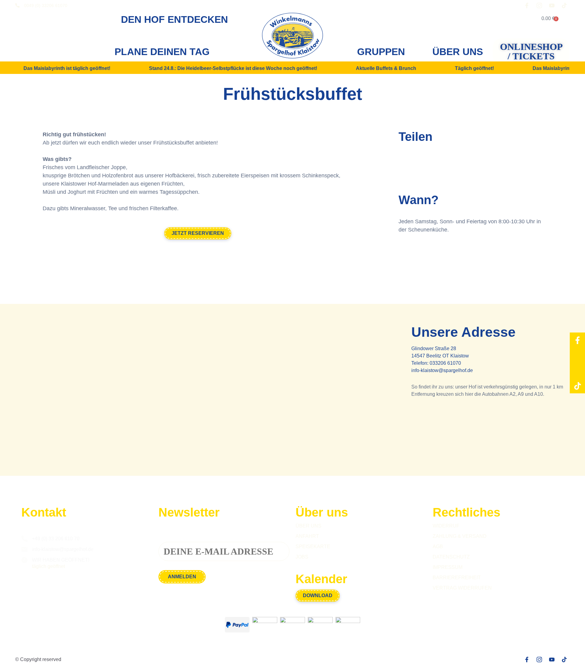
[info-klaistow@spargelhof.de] (24, 549)
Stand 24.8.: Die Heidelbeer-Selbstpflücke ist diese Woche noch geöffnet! (233, 68)
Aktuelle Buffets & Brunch (386, 68)
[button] (405, 161)
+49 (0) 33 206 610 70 (56, 538)
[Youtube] (577, 370)
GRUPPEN (381, 51)
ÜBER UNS (457, 51)
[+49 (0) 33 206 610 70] (24, 539)
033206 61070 (445, 363)
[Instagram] (577, 355)
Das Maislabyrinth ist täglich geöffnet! (66, 68)
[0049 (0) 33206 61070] (17, 5)
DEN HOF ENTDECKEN (174, 19)
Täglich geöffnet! (474, 68)
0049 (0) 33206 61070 (45, 5)
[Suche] (515, 18)
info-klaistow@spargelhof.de (442, 370)
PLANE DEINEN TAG (162, 51)
